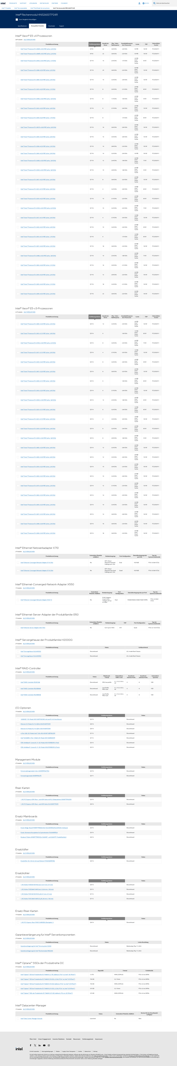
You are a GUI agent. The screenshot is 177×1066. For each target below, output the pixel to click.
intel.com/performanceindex (101, 1055)
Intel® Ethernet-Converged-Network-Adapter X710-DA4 (37, 570)
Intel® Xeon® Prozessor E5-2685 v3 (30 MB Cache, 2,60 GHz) (38, 447)
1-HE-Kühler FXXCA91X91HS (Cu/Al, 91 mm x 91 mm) (36, 894)
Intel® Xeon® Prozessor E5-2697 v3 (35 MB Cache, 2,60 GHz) (38, 514)
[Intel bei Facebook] (30, 1045)
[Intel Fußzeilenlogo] (19, 1049)
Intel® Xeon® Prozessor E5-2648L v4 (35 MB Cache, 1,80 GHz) (38, 255)
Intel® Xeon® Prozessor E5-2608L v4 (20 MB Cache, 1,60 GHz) (38, 99)
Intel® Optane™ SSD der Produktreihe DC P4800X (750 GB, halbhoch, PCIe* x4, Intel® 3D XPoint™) (48, 984)
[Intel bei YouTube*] (44, 1045)
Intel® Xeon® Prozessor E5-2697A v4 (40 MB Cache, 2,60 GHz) (38, 127)
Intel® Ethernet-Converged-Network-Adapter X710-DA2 (37, 562)
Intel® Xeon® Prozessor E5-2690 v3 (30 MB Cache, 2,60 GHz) (38, 457)
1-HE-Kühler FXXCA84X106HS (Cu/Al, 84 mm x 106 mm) (37, 898)
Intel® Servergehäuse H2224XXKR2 (31, 656)
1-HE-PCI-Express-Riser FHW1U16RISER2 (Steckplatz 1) (37, 922)
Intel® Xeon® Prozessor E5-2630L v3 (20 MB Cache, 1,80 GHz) (38, 438)
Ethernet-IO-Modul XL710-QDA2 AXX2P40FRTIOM (36, 724)
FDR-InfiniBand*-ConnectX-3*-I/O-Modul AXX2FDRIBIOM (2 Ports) (40, 747)
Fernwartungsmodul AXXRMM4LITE (31, 776)
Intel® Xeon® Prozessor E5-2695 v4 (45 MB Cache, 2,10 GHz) (38, 284)
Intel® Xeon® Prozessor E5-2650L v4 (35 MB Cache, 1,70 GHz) (38, 61)
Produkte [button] (13, 3)
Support (61, 26)
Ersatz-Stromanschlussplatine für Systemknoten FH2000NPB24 (39, 832)
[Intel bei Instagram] (48, 1045)
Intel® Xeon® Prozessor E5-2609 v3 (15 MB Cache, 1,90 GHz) (38, 381)
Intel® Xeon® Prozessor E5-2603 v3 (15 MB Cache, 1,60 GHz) (38, 333)
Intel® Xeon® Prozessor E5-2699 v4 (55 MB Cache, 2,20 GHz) (38, 294)
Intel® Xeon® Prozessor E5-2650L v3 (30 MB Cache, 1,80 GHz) (38, 400)
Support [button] (23, 3)
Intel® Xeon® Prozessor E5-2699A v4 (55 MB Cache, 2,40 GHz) (38, 49)
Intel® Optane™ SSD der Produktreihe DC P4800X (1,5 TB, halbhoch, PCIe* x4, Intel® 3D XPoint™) (48, 974)
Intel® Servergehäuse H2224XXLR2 (31, 651)
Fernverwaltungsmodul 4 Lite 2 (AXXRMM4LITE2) (35, 771)
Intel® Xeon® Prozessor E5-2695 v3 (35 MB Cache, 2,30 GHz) (38, 504)
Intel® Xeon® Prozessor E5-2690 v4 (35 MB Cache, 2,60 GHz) (38, 137)
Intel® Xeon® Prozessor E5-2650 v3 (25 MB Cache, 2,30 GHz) (38, 466)
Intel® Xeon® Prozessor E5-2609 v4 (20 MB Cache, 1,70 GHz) (38, 118)
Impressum (99, 1039)
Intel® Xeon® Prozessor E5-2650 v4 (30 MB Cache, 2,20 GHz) (38, 275)
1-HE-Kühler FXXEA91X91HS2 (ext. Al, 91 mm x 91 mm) (37, 885)
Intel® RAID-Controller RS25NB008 (31, 695)
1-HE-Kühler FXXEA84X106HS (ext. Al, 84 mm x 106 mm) (37, 889)
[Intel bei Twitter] (35, 1045)
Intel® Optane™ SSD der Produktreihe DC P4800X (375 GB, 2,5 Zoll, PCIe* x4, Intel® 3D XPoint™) (48, 988)
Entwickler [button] (44, 3)
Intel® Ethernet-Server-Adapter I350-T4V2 (33, 627)
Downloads (51, 26)
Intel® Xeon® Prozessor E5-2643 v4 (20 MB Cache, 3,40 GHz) (38, 108)
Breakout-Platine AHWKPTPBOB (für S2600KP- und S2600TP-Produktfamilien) (43, 837)
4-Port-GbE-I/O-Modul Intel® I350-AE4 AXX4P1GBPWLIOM (38, 733)
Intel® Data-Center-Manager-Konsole (31, 1018)
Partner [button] (55, 3)
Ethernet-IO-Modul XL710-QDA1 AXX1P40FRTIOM (36, 728)
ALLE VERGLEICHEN (29, 39)
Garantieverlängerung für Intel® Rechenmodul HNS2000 (37, 951)
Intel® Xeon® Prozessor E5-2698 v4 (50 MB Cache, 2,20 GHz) (38, 70)
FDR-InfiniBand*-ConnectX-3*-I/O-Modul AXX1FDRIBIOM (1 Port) (40, 742)
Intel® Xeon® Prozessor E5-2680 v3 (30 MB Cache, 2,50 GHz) (38, 324)
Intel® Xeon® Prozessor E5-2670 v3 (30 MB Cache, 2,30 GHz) (38, 485)
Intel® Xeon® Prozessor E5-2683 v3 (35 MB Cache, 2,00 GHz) (38, 495)
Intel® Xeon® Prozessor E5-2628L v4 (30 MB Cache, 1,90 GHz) (38, 160)
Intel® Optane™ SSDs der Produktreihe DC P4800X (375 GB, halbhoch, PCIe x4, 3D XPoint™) (47, 993)
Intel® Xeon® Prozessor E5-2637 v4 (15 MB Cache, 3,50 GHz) (38, 217)
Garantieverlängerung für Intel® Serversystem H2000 (36, 946)
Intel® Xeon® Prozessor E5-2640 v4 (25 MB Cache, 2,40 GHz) (38, 227)
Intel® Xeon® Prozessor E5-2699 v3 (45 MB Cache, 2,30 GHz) (38, 533)
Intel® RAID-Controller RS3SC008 (30, 682)
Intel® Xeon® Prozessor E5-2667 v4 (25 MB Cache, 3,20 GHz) (38, 179)
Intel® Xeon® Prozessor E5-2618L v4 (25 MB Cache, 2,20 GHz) (38, 208)
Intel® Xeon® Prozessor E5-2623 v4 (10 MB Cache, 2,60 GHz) (38, 189)
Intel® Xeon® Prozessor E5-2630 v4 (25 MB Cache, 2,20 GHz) (38, 198)
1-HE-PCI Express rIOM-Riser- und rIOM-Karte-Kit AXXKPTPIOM (39, 804)
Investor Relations (58, 1039)
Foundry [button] (64, 3)
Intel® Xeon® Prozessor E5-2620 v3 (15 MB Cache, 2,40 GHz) (38, 409)
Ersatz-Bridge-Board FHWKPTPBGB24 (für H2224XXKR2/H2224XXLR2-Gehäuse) (44, 828)
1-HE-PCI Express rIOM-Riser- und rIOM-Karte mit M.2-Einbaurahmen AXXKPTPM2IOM (46, 799)
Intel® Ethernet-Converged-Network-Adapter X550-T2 (36, 600)
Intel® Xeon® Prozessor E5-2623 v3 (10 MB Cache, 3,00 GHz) (38, 419)
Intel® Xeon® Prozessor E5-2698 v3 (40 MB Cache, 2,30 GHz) (38, 524)
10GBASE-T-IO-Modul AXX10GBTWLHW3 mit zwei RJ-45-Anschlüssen (41, 719)
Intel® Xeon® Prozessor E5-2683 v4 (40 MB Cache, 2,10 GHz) (38, 265)
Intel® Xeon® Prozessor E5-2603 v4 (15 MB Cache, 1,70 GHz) (38, 236)
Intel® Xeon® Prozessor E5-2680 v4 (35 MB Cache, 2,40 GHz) (38, 80)
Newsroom (76, 1039)
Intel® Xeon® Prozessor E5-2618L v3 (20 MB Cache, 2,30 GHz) (38, 343)
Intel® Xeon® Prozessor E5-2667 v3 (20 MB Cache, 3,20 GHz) (38, 371)
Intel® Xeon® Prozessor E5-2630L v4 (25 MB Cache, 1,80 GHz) (38, 170)
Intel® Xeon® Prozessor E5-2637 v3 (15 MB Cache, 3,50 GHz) (38, 352)
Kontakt (68, 1039)
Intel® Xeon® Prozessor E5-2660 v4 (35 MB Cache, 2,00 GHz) (38, 153)
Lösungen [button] (33, 3)
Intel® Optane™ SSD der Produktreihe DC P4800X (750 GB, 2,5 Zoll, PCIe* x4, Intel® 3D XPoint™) (48, 979)
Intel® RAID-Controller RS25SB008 (31, 688)
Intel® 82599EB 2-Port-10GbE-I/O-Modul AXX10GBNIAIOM (38, 738)
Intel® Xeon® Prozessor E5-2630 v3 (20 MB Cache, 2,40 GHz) (38, 428)
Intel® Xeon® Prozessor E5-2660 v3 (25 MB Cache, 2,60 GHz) (38, 476)
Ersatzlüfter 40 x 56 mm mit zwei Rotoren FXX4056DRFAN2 (38, 861)
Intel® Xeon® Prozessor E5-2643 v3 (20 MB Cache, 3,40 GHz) (38, 390)
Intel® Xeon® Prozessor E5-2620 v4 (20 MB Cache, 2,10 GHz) (38, 89)
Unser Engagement (44, 1039)
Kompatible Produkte (37, 26)
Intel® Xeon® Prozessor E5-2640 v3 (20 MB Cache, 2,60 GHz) (38, 362)
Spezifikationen (22, 26)
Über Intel (33, 1039)
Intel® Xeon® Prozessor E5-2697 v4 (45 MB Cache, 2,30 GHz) (38, 246)
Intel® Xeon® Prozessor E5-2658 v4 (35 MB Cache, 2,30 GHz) (38, 146)
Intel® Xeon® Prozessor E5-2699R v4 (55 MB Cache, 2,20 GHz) (38, 53)
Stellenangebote (87, 1039)
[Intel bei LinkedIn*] (39, 1045)
